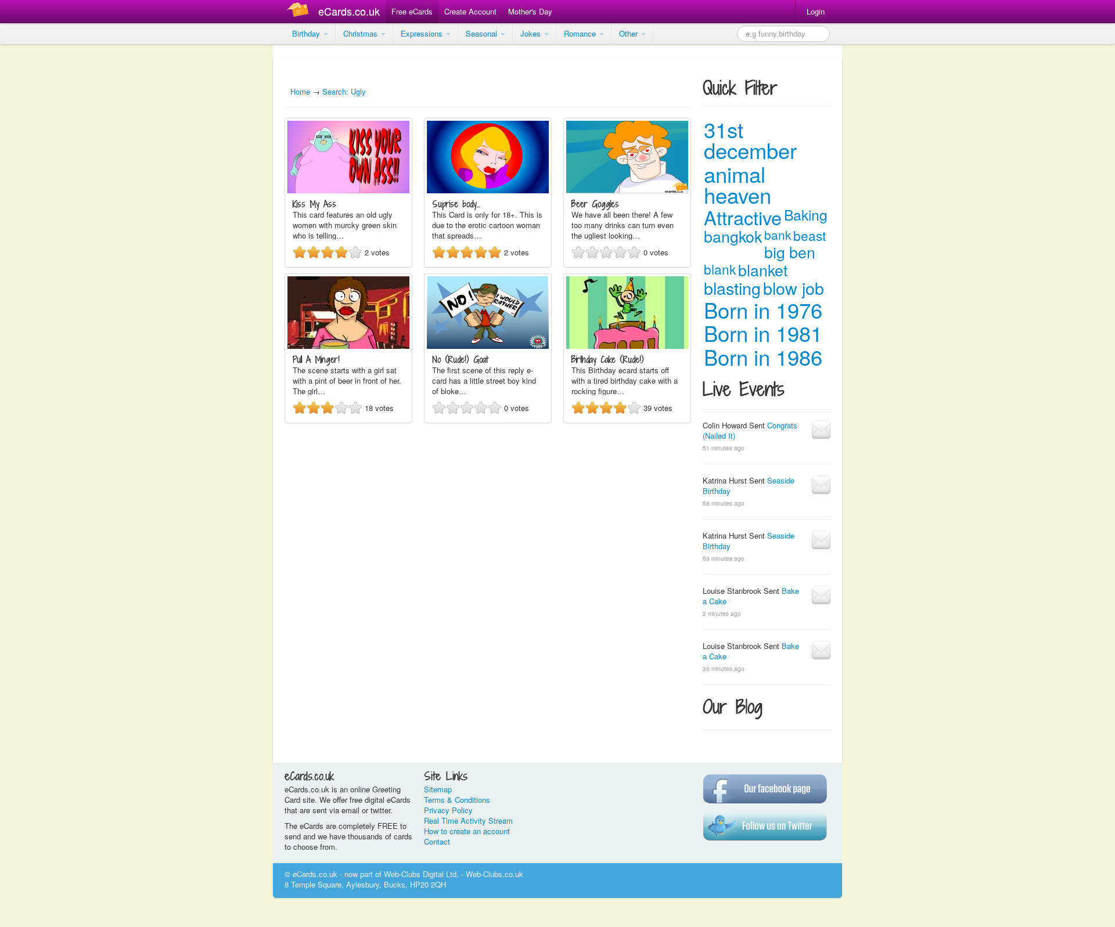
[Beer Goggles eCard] (627, 190)
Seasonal (482, 33)
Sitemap (438, 789)
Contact (437, 841)
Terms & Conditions (457, 799)
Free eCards (412, 11)
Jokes (531, 33)
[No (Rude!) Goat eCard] (488, 345)
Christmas (361, 33)
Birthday (307, 33)
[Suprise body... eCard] (488, 190)
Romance (581, 33)
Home (300, 91)
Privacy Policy (448, 810)
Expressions (423, 33)
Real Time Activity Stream (468, 820)
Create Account (470, 11)
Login (816, 11)
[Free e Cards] (300, 11)
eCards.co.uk (349, 11)
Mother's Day (530, 11)
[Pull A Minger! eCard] (348, 345)
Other (629, 33)
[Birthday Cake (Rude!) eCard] (627, 345)
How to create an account (467, 830)
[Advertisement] (46, 220)
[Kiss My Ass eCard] (348, 190)
